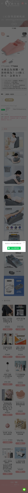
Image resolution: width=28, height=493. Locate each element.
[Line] (24, 489)
